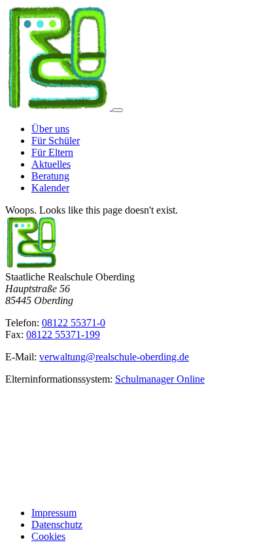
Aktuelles (51, 164)
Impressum (53, 512)
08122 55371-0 (73, 322)
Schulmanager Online (160, 379)
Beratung (50, 175)
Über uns (50, 128)
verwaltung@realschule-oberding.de (114, 356)
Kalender (50, 187)
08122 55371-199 (63, 334)
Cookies (48, 536)
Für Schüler (55, 140)
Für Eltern (52, 152)
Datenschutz (56, 524)
